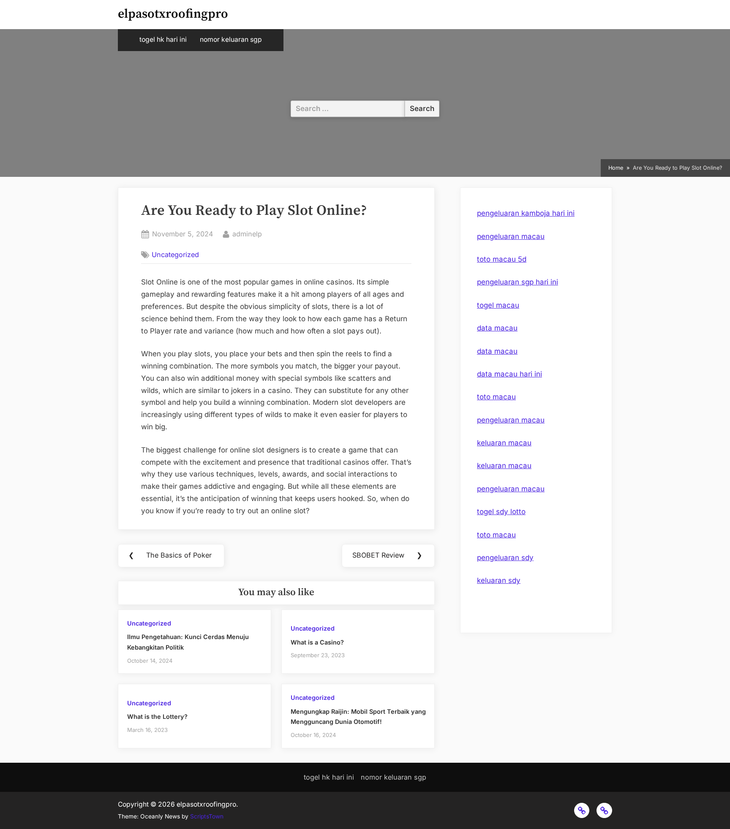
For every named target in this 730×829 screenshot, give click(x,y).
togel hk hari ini (163, 39)
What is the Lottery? (157, 716)
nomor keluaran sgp (231, 39)
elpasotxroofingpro (173, 14)
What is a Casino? (317, 642)
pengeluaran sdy (505, 557)
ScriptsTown (206, 816)
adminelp (247, 233)
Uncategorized (175, 254)
